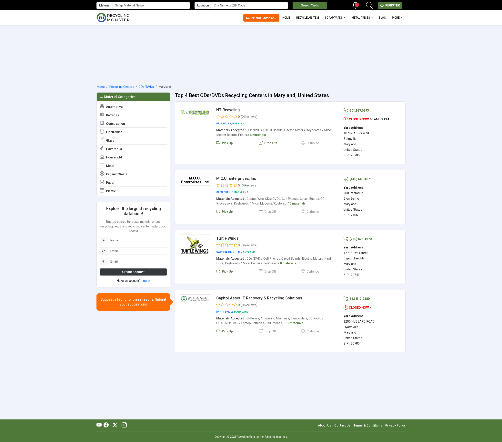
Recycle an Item (307, 17)
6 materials (258, 135)
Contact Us (342, 425)
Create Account (133, 272)
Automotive (114, 107)
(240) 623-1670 (360, 239)
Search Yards (310, 5)
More (396, 17)
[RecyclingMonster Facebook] (107, 425)
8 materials (288, 263)
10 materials (297, 203)
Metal (109, 166)
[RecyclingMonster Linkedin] (123, 425)
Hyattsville (225, 311)
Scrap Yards (334, 17)
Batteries (112, 115)
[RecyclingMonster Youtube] (100, 425)
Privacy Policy (395, 425)
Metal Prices (361, 17)
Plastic (110, 191)
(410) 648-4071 (360, 179)
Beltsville (223, 123)
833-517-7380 (359, 299)
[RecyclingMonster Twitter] (115, 425)
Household (113, 157)
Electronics (113, 132)
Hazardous (113, 149)
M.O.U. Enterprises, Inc (236, 178)
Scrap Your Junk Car (261, 17)
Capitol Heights (228, 252)
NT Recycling (228, 109)
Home (286, 17)
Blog (382, 17)
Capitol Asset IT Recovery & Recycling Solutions (259, 298)
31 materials (294, 323)
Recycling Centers (121, 87)
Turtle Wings (227, 238)
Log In (145, 281)
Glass (109, 140)
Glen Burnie (224, 192)
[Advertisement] (251, 54)
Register (392, 5)
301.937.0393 (359, 110)
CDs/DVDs (146, 87)
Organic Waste (116, 174)
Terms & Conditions (368, 425)
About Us (324, 425)
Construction (115, 124)
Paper (110, 183)
